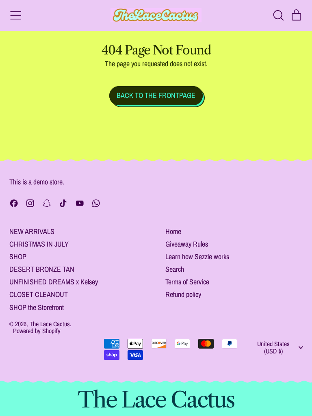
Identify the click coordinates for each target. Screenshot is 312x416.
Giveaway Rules (186, 244)
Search (174, 269)
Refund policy (183, 294)
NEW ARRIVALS (31, 231)
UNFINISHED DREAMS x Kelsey (53, 282)
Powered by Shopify (37, 330)
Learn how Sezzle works (197, 256)
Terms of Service (187, 282)
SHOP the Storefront (36, 307)
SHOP (17, 256)
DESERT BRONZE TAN (41, 269)
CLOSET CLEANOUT (38, 294)
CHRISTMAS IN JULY (39, 244)
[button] (278, 15)
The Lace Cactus (50, 323)
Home (173, 231)
